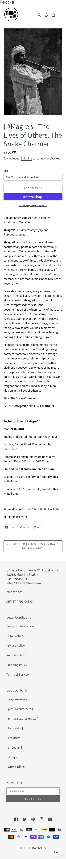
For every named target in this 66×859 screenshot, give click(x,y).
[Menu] (60, 14)
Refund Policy (15, 655)
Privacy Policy (15, 645)
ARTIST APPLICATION (20, 601)
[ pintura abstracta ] (19, 709)
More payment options (33, 205)
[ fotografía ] (14, 728)
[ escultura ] (14, 738)
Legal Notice (14, 636)
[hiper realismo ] (17, 699)
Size (6, 170)
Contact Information (20, 626)
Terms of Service (17, 674)
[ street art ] (14, 747)
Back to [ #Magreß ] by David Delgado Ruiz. (35, 546)
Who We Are (14, 592)
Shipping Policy (16, 665)
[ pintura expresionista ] (22, 718)
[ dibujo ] (12, 757)
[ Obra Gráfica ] (16, 767)
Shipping (26, 158)
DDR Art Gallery (37, 848)
